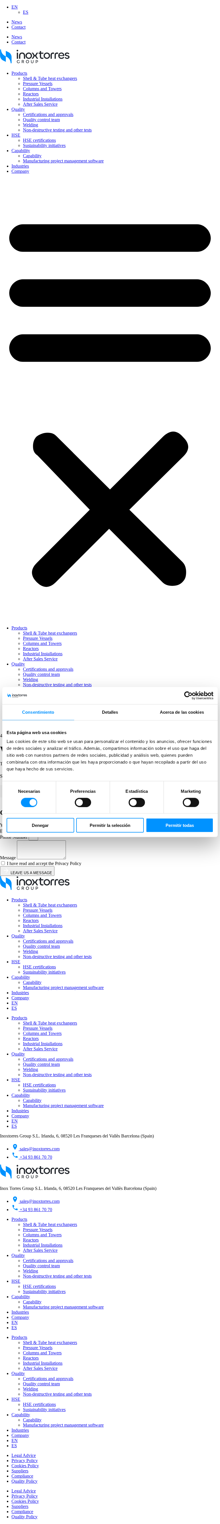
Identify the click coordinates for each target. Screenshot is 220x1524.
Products (19, 73)
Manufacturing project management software (63, 160)
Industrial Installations (42, 99)
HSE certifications (39, 140)
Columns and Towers (42, 88)
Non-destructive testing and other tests (57, 130)
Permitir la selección (110, 825)
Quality (18, 109)
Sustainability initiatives (44, 145)
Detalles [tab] (110, 711)
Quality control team (41, 119)
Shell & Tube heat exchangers (50, 78)
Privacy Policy (24, 1460)
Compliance (22, 1476)
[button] (110, 400)
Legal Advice (23, 1455)
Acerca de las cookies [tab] (182, 711)
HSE (15, 135)
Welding (30, 124)
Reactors (31, 93)
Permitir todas (180, 825)
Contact (18, 27)
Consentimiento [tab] (38, 711)
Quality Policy (24, 1481)
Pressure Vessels (37, 83)
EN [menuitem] (14, 7)
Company (20, 171)
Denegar (40, 825)
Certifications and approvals (48, 114)
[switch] (83, 802)
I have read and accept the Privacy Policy (44, 863)
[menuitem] (14, 7)
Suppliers (19, 1470)
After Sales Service (40, 104)
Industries (20, 166)
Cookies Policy (25, 1465)
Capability (20, 150)
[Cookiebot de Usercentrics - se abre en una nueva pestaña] (188, 695)
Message (8, 857)
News (16, 21)
